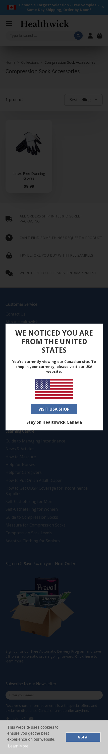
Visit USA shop (54, 409)
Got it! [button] (83, 737)
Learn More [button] (18, 746)
